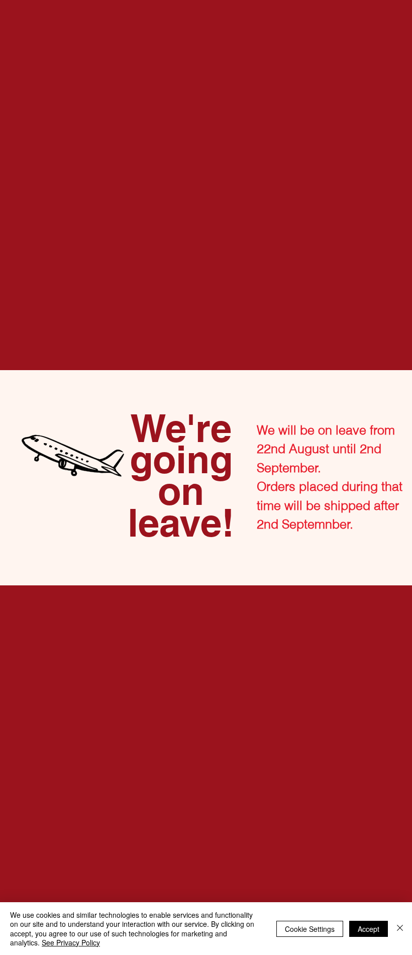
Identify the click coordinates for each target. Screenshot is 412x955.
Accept (368, 929)
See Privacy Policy (71, 942)
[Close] (400, 928)
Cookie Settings (310, 929)
